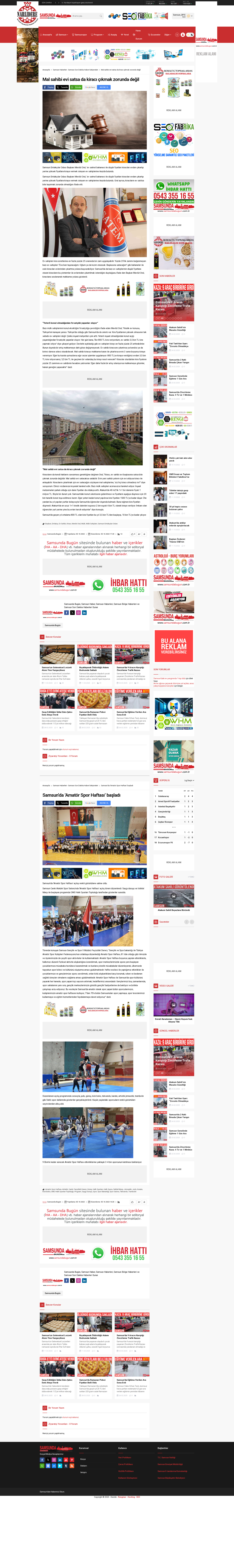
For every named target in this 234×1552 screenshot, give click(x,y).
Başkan (48, 524)
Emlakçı (55, 524)
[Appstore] (54, 1465)
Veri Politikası (124, 1457)
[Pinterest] (72, 1460)
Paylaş (50, 87)
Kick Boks (46, 1192)
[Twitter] (48, 1460)
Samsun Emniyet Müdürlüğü (170, 1464)
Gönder (78, 87)
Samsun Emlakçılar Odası (108, 524)
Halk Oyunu (108, 1189)
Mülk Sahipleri (91, 524)
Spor (95, 1192)
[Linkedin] (60, 1460)
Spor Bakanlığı (103, 1192)
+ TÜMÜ (191, 877)
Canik (71, 1189)
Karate (139, 1189)
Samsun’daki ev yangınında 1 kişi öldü (169, 678)
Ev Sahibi (62, 524)
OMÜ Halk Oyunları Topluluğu (62, 1192)
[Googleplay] (60, 1465)
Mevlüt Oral (76, 524)
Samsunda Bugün (54, 534)
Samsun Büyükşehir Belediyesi (171, 1478)
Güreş (89, 1189)
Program (77, 1192)
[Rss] (72, 1465)
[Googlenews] (48, 1465)
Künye (83, 1459)
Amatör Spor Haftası (53, 1189)
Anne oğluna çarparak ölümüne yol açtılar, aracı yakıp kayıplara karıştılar (174, 684)
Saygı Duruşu (87, 1192)
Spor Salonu (114, 1192)
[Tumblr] (66, 1465)
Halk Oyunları (98, 1189)
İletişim (83, 1472)
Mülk (83, 524)
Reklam (83, 1466)
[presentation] (156, 302)
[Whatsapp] (42, 1465)
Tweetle (64, 87)
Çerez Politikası (125, 1464)
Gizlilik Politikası (126, 1471)
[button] (157, 318)
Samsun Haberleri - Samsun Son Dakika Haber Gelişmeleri (75, 70)
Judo (134, 1189)
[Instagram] (54, 1460)
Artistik (65, 1189)
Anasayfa (46, 70)
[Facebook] (42, 1460)
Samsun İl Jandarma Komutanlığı (172, 1471)
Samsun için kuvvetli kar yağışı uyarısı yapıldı (81, 3)
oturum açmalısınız (70, 749)
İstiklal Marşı (118, 1189)
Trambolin (132, 1192)
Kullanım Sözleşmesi (127, 1478)
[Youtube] (66, 1460)
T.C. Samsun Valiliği (166, 1457)
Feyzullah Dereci (80, 1189)
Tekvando (124, 1192)
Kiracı (69, 524)
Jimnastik (128, 1189)
